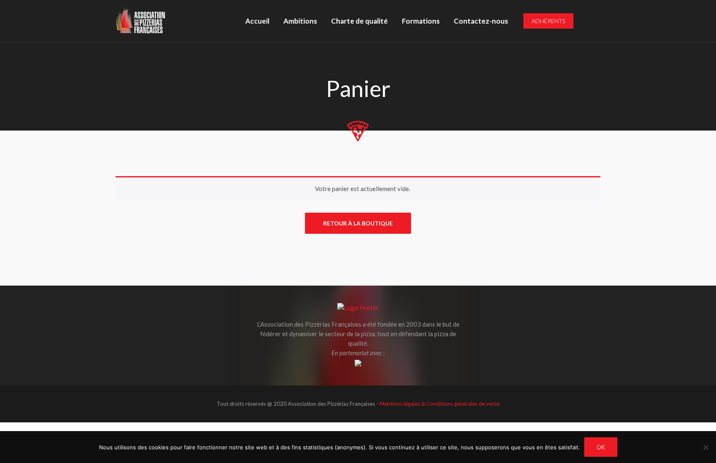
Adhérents (548, 20)
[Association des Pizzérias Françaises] (141, 20)
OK (601, 447)
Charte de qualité (359, 21)
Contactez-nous (481, 21)
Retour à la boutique (358, 223)
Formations (421, 21)
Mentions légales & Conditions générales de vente (440, 403)
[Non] (705, 447)
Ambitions (300, 21)
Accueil (257, 21)
